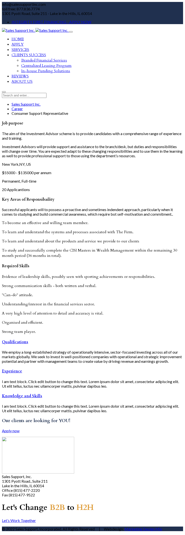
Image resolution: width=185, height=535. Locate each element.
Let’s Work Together (19, 520)
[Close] (4, 92)
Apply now (11, 430)
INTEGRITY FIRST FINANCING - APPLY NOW (51, 22)
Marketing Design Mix (143, 529)
